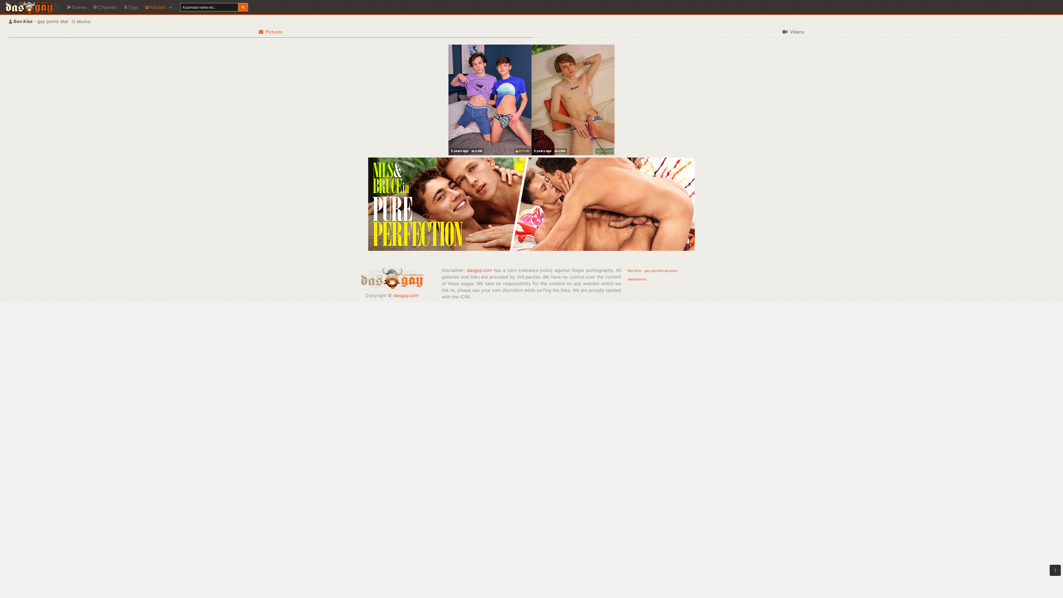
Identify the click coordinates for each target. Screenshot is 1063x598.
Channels (107, 7)
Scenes (79, 7)
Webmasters (637, 279)
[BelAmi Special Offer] (531, 249)
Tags (133, 7)
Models (158, 7)
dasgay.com (406, 295)
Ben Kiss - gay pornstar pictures (652, 271)
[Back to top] (1055, 570)
